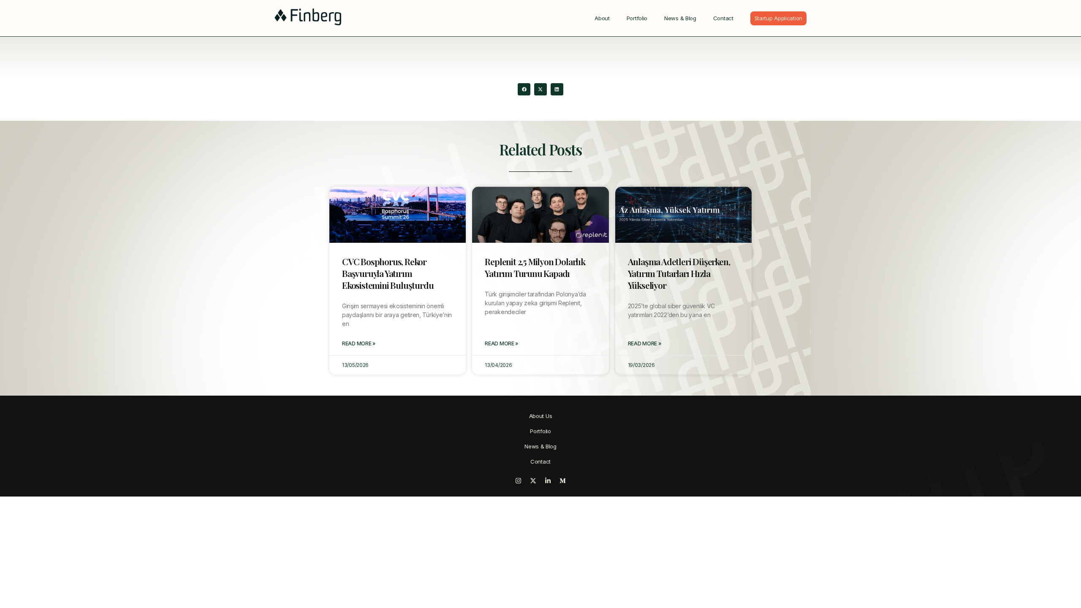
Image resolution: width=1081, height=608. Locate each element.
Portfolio (637, 18)
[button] (524, 89)
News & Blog (680, 18)
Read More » (358, 343)
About (602, 18)
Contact (723, 18)
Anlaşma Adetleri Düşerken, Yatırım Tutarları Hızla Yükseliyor (679, 273)
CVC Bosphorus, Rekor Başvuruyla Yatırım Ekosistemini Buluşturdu (387, 273)
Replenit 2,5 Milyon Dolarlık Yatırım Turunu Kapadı (535, 267)
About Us (540, 416)
